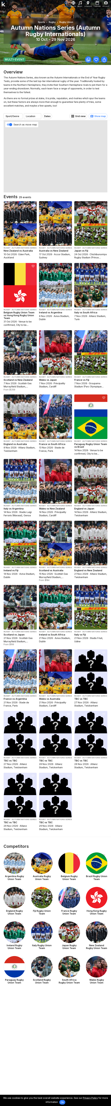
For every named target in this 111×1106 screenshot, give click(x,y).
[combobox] (13, 116)
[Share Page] (104, 59)
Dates (47, 116)
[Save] (96, 59)
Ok (62, 1102)
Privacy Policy (90, 1097)
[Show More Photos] (88, 59)
